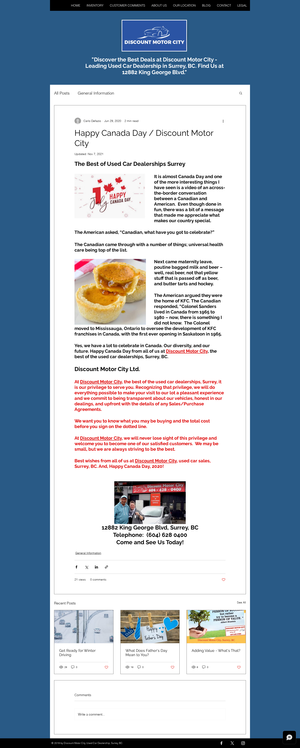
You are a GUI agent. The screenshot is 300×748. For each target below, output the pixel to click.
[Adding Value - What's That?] (216, 626)
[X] (232, 743)
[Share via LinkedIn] (96, 567)
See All (241, 602)
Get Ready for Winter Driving (77, 652)
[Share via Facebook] (76, 567)
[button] (241, 93)
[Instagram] (243, 743)
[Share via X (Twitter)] (86, 567)
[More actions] (223, 120)
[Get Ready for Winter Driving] (83, 626)
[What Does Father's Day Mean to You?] (150, 626)
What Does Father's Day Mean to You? (146, 652)
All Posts (62, 93)
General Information (96, 93)
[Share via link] (106, 567)
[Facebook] (221, 743)
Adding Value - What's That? (216, 650)
